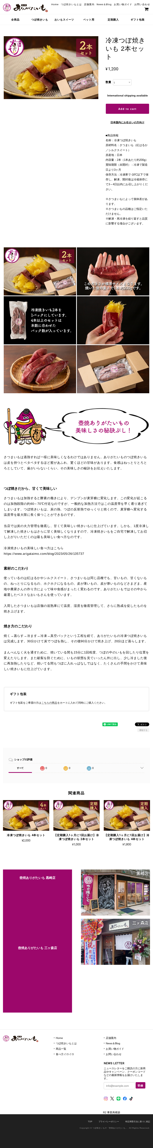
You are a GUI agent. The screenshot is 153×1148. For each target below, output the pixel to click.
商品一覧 (61, 1048)
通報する (143, 730)
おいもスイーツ (64, 19)
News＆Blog (104, 4)
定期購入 (113, 19)
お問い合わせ (142, 4)
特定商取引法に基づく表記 (137, 1121)
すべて (20, 768)
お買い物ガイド (123, 4)
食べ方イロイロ (65, 1054)
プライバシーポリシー (109, 1121)
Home (55, 4)
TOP (90, 1121)
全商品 (15, 19)
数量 (108, 82)
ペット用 (88, 19)
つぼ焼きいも (39, 19)
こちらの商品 (49, 702)
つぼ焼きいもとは (71, 4)
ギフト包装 (138, 19)
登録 (140, 1085)
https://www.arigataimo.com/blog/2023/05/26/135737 (44, 554)
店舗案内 (89, 4)
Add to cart (127, 109)
